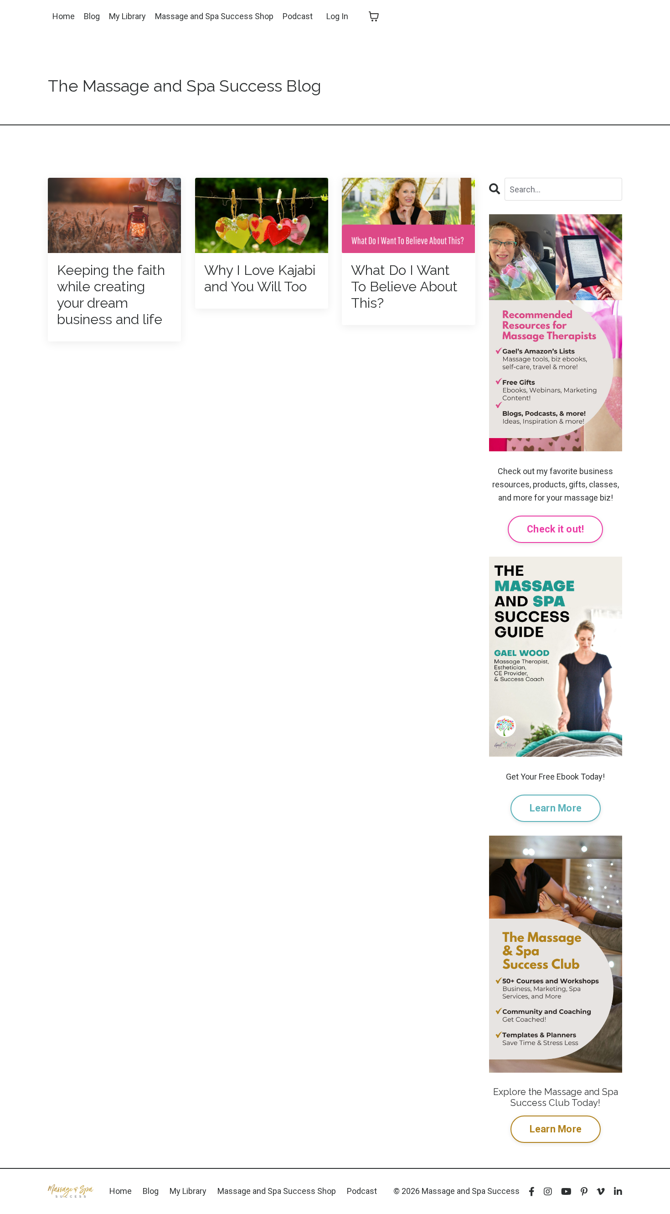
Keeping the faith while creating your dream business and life (111, 294)
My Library (127, 16)
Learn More (556, 808)
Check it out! (555, 529)
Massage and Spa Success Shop (214, 16)
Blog (92, 16)
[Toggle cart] (373, 16)
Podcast (298, 16)
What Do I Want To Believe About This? (404, 286)
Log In (337, 16)
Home (63, 16)
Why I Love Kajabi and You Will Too (259, 278)
